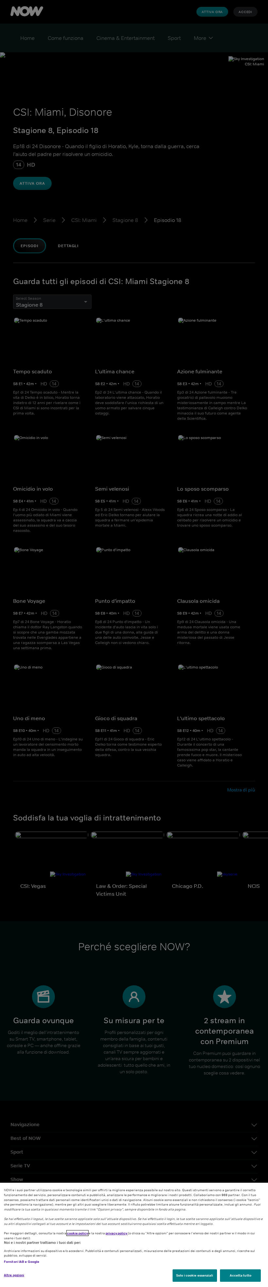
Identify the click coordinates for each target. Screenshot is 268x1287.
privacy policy (117, 1233)
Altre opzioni (14, 1275)
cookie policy (77, 1233)
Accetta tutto (240, 1275)
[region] (134, 1235)
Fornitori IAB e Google (21, 1261)
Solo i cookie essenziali (194, 1275)
